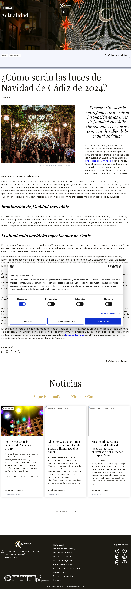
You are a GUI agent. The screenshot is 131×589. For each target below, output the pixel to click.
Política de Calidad (62, 556)
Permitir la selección (65, 321)
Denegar (28, 321)
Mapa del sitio (60, 572)
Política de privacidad (63, 549)
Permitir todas (103, 321)
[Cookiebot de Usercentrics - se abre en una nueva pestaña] (110, 266)
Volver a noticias (117, 55)
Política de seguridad (63, 560)
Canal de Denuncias (62, 564)
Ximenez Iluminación (63, 576)
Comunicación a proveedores (67, 568)
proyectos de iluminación (99, 161)
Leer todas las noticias (64, 511)
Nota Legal (58, 545)
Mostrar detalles (108, 313)
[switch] (51, 304)
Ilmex (56, 580)
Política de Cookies (62, 552)
